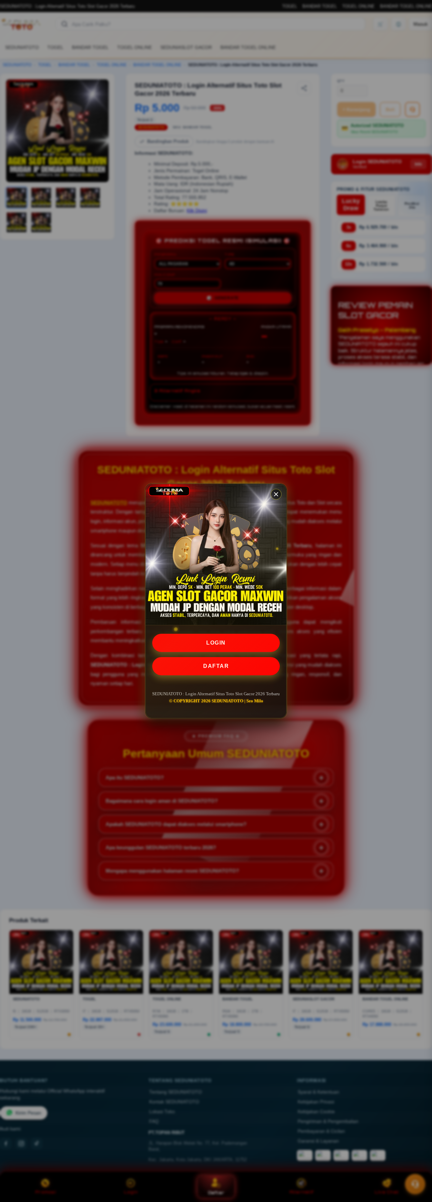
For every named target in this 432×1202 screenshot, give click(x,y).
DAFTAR (216, 666)
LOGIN (216, 643)
